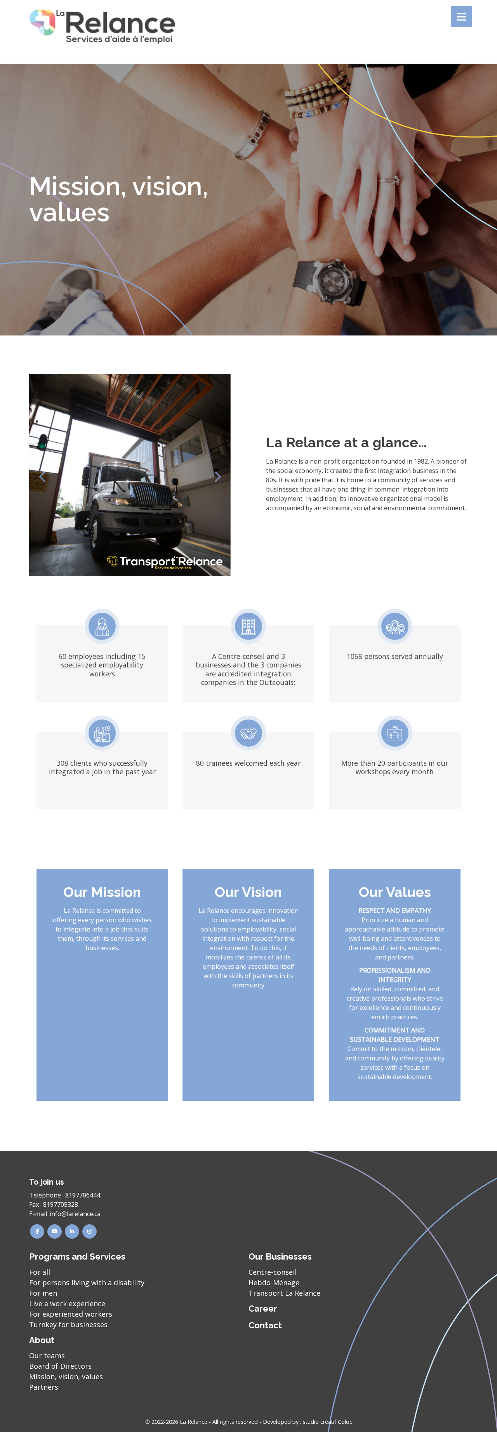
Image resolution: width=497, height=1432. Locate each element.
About (41, 1340)
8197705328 (60, 1204)
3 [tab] (134, 564)
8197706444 (82, 1195)
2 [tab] (126, 564)
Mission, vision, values (66, 1376)
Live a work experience (67, 1303)
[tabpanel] (130, 475)
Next (217, 475)
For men (43, 1293)
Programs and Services (77, 1256)
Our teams (47, 1355)
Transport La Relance (284, 1293)
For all (39, 1272)
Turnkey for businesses (68, 1324)
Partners (43, 1387)
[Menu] (461, 16)
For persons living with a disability (86, 1282)
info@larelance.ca (75, 1214)
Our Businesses (280, 1256)
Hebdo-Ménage (273, 1282)
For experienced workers (70, 1314)
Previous (43, 475)
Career (262, 1308)
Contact (265, 1325)
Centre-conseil (272, 1272)
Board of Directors (60, 1366)
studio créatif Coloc (327, 1421)
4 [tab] (142, 564)
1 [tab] (118, 564)
